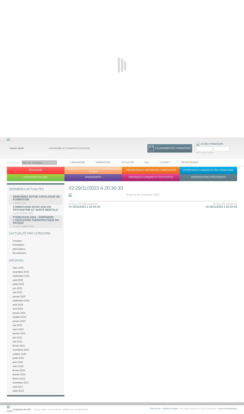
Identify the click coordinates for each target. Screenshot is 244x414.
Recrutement (190, 162)
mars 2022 (18, 329)
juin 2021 (17, 337)
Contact (165, 162)
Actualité (127, 162)
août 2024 (18, 304)
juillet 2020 (18, 358)
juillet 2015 (18, 391)
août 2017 (18, 387)
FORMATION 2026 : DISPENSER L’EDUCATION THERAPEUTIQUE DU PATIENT (36, 220)
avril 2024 (18, 308)
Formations (103, 162)
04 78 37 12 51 (82, 410)
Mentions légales (170, 408)
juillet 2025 (18, 284)
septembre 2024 (21, 300)
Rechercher (13, 163)
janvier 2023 (19, 321)
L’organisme (77, 162)
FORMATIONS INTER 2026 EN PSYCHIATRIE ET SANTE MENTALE (35, 208)
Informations (19, 249)
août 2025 (18, 280)
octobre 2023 (19, 317)
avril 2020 (18, 362)
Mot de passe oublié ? (205, 153)
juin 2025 (17, 288)
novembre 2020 (21, 350)
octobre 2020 (19, 354)
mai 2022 (17, 325)
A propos (17, 241)
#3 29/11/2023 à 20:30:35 (221, 206)
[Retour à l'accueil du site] (15, 148)
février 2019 (19, 378)
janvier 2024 (19, 313)
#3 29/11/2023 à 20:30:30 (84, 206)
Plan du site (155, 408)
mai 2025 (17, 292)
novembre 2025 (21, 272)
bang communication (227, 408)
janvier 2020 (19, 374)
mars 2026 (18, 267)
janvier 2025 (19, 296)
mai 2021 (17, 341)
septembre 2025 (21, 276)
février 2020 (19, 370)
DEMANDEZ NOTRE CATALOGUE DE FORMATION (36, 198)
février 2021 (19, 346)
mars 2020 (18, 366)
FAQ (146, 162)
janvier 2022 (19, 333)
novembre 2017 (21, 382)
